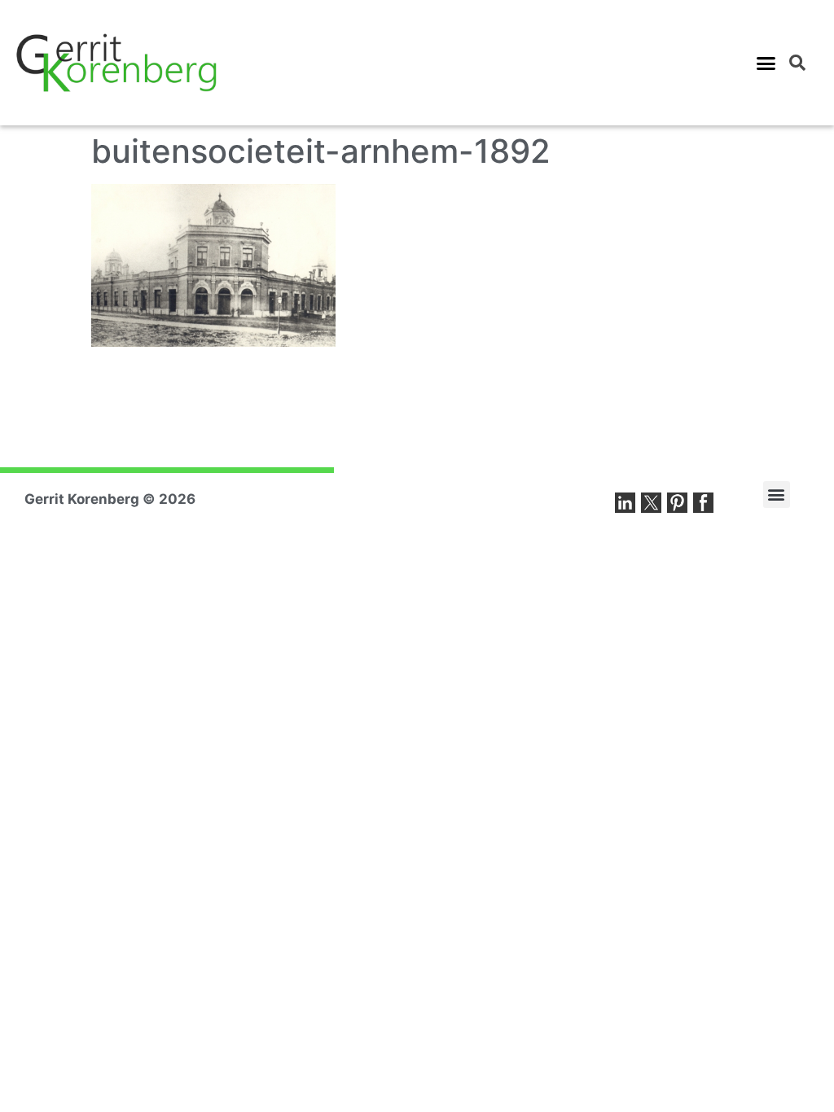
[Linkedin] (625, 503)
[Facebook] (703, 503)
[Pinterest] (677, 503)
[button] (766, 62)
